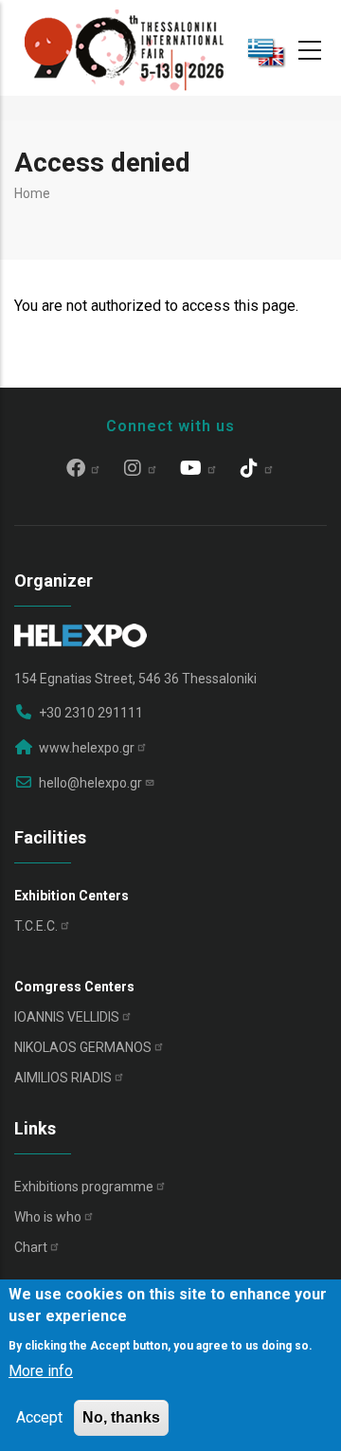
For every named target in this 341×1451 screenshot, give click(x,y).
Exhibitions (83, 1186)
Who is (47, 1216)
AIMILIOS (63, 1077)
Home (32, 193)
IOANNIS (66, 1017)
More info (41, 1371)
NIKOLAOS (83, 1047)
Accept (39, 1417)
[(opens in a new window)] (83, 470)
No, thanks (121, 1417)
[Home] (124, 47)
